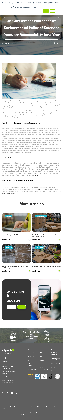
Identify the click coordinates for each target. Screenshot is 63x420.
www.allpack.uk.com (41, 189)
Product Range (55, 371)
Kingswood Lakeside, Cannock (8, 372)
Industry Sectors (55, 363)
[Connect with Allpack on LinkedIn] (16, 393)
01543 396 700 (6, 361)
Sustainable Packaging (54, 353)
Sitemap (35, 412)
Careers (42, 360)
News (41, 356)
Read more (6, 240)
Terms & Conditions (17, 412)
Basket (30, 360)
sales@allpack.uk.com (8, 193)
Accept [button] (46, 11)
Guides (41, 364)
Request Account (32, 369)
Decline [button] (52, 11)
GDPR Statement (6, 412)
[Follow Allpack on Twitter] (3, 393)
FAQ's (41, 352)
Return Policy (27, 412)
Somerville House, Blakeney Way (7, 367)
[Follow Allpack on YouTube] (12, 393)
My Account (31, 356)
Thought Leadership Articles (45, 368)
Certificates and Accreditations (55, 358)
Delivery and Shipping (31, 364)
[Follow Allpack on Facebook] (7, 393)
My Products (31, 352)
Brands (53, 367)
